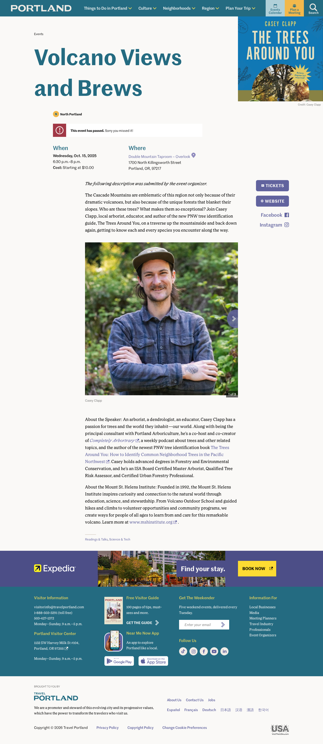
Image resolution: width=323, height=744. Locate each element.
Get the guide (139, 622)
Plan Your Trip (238, 8)
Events (38, 34)
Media (254, 613)
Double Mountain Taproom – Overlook (159, 156)
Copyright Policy (140, 727)
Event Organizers (262, 635)
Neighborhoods (177, 8)
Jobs (211, 700)
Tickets (275, 185)
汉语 (238, 709)
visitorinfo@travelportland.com (59, 607)
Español (173, 709)
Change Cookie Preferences (184, 727)
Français (191, 709)
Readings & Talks (96, 539)
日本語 (225, 709)
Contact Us (195, 700)
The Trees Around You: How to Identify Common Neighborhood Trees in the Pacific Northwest (157, 454)
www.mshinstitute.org (150, 522)
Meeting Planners (262, 618)
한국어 (263, 709)
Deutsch (209, 709)
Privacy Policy (107, 727)
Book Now (253, 568)
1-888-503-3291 (45, 613)
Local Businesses (262, 607)
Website (275, 201)
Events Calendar (275, 11)
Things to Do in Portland (105, 8)
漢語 (250, 709)
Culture (145, 8)
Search (313, 13)
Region (208, 8)
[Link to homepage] (41, 8)
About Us (174, 700)
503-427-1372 (44, 618)
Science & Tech (119, 539)
